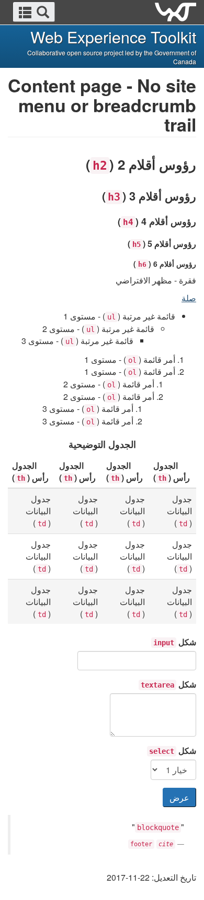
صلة (189, 298)
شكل (174, 642)
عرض (179, 797)
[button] (34, 12)
